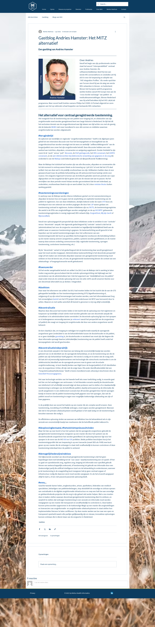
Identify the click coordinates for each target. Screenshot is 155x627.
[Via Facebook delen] (39, 529)
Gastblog (45, 17)
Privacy (32, 593)
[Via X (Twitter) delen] (45, 529)
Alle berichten (33, 17)
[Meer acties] (115, 31)
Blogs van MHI (57, 17)
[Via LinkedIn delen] (50, 529)
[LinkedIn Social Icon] (112, 593)
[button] (124, 17)
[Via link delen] (55, 529)
